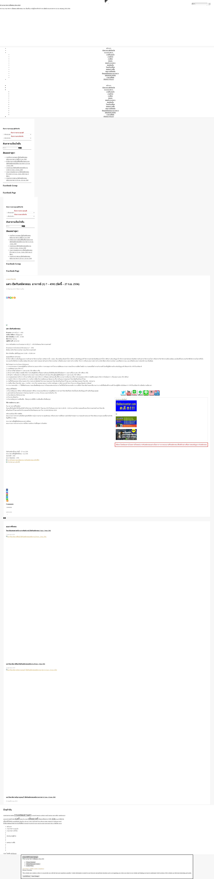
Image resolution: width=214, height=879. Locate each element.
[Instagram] (9, 297)
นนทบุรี (10, 819)
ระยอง (30, 821)
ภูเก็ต (25, 821)
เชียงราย (52, 823)
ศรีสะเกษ (42, 821)
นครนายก (9, 512)
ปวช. (50, 819)
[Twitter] (7, 297)
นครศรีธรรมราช (62, 815)
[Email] (7, 495)
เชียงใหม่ (56, 823)
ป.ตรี (17, 818)
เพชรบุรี (60, 823)
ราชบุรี (33, 821)
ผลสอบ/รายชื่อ (110, 69)
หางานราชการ (108, 52)
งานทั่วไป (110, 57)
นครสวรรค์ (5, 819)
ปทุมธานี (22, 819)
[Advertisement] (107, 311)
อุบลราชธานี (47, 823)
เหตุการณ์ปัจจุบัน (110, 71)
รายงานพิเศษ (110, 77)
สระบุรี (60, 821)
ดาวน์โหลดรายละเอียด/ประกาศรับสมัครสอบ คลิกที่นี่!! (23, 460)
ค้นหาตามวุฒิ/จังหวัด (108, 50)
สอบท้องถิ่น (110, 65)
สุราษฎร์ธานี (31, 823)
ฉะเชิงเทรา (43, 815)
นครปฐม (50, 815)
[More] (14, 297)
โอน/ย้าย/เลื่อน (110, 67)
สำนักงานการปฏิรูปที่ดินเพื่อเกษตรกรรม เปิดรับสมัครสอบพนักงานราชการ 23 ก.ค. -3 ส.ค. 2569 (18, 163)
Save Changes (35, 876)
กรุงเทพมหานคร (22, 815)
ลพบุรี (36, 821)
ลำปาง (39, 821)
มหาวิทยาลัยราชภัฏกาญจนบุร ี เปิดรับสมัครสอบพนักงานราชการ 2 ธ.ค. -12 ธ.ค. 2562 (31, 797)
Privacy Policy (109, 79)
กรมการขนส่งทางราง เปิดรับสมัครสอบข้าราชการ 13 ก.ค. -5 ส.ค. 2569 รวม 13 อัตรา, (17, 174)
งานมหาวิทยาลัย (11, 279)
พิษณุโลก (22, 821)
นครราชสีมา (55, 815)
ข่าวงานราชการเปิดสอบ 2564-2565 (10, 5)
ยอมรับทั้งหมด (26, 876)
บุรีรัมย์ (13, 819)
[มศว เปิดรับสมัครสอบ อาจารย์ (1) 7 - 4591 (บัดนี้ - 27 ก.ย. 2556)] (5, 518)
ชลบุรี (46, 815)
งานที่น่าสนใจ (110, 54)
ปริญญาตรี (33, 818)
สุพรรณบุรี (26, 823)
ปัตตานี (57, 819)
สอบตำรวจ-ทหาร (110, 63)
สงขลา (46, 821)
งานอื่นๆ (110, 59)
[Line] (11, 297)
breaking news (110, 75)
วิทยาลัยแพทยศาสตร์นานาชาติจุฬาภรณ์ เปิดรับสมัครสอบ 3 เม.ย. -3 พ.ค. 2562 (28, 530)
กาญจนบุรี (34, 815)
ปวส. (54, 819)
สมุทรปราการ (51, 821)
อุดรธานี (39, 823)
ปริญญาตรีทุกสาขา (43, 819)
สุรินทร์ (35, 823)
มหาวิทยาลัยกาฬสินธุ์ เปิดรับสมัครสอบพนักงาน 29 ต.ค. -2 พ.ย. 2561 (25, 664)
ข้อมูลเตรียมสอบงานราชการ (110, 73)
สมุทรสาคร (56, 821)
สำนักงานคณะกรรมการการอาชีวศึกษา (13, 823)
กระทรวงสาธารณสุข (8, 815)
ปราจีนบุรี (26, 819)
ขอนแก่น (38, 815)
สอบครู (110, 61)
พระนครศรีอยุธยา (16, 821)
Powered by (33, 868)
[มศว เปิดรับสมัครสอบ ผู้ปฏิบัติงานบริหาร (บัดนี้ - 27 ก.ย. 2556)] (4, 518)
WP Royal (13, 853)
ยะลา (28, 821)
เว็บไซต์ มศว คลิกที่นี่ (14, 462)
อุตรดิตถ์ (42, 823)
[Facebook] (7, 490)
